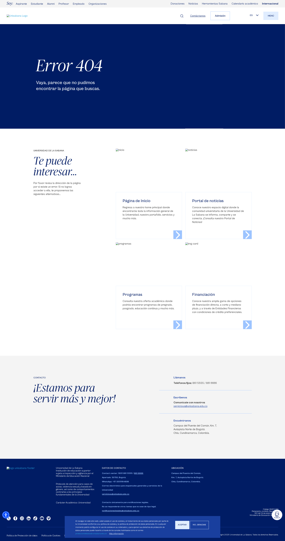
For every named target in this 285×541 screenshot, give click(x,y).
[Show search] (182, 15)
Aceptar (182, 525)
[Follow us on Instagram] (22, 518)
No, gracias (199, 525)
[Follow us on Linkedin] (29, 518)
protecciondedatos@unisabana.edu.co (91, 534)
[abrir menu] (277, 515)
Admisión (220, 15)
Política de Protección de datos (22, 535)
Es (251, 15)
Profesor (64, 3)
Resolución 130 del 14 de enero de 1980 (266, 512)
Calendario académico (245, 3)
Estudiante (37, 3)
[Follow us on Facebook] (15, 518)
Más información (116, 534)
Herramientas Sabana (215, 3)
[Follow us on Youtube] (42, 518)
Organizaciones (98, 3)
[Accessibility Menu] (5, 515)
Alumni (51, 3)
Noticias (193, 3)
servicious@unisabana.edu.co (190, 406)
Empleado (79, 3)
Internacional (270, 3)
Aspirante (21, 3)
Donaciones (178, 3)
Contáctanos (197, 15)
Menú (271, 15)
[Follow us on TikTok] (35, 518)
